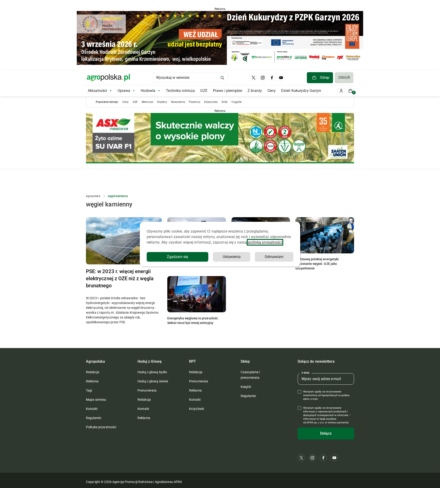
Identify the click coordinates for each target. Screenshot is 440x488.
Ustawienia (232, 257)
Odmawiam (274, 257)
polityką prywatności (265, 242)
